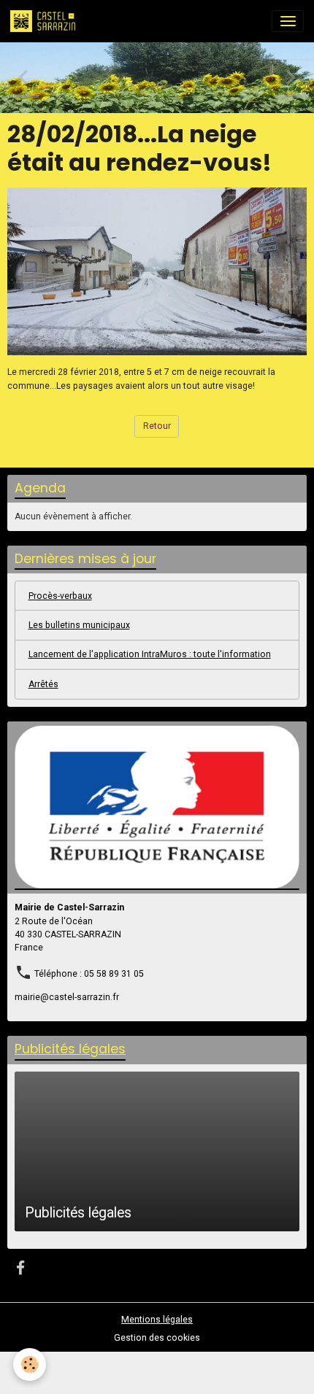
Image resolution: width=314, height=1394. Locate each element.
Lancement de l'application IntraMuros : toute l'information (149, 654)
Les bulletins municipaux (79, 625)
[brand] (45, 21)
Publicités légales (78, 1212)
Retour (157, 426)
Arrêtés (43, 684)
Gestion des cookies (157, 1338)
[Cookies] (29, 1364)
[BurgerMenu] (288, 21)
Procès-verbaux (60, 596)
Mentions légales (157, 1319)
